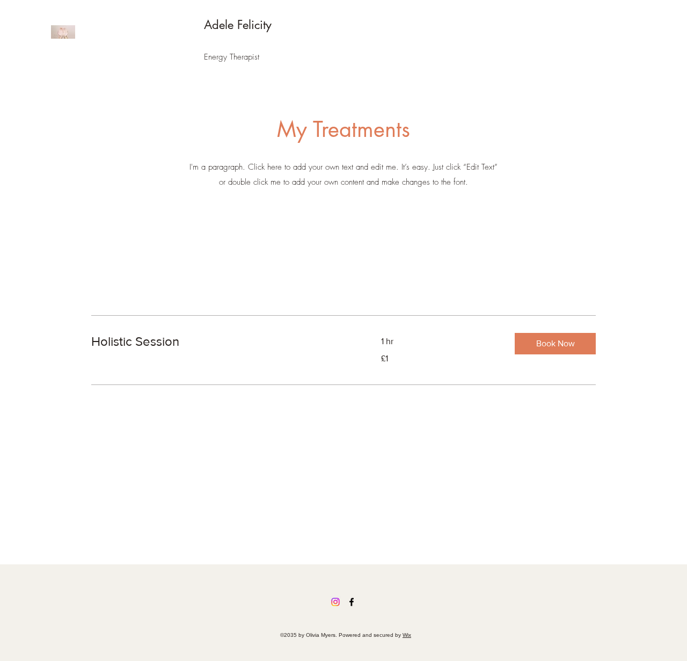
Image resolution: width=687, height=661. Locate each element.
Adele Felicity (238, 24)
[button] (555, 343)
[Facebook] (351, 602)
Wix (407, 635)
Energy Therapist (231, 57)
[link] (223, 341)
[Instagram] (335, 602)
